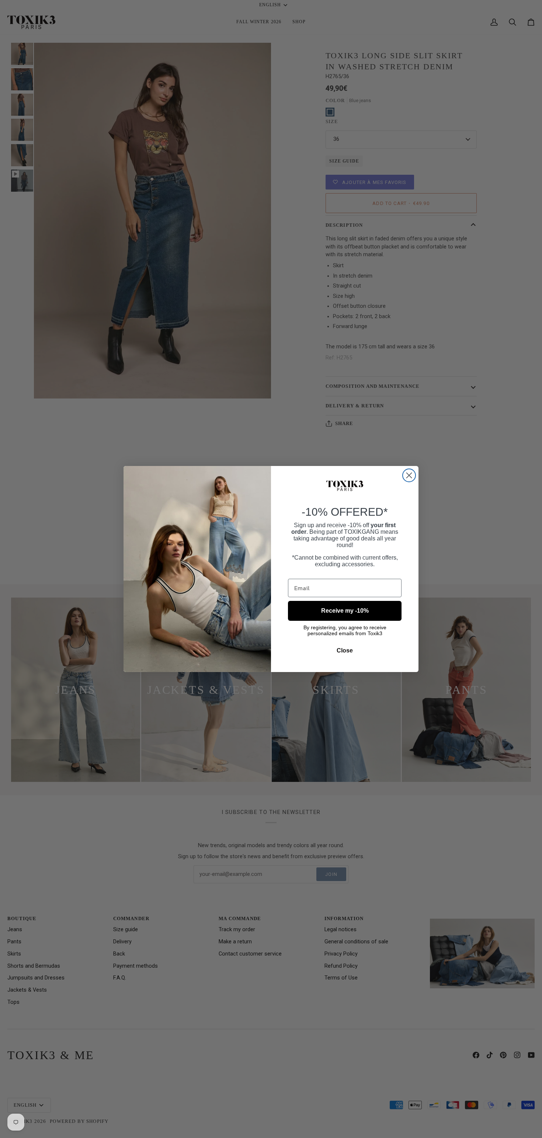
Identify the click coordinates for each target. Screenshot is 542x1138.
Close (345, 650)
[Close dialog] (409, 475)
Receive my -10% (345, 611)
